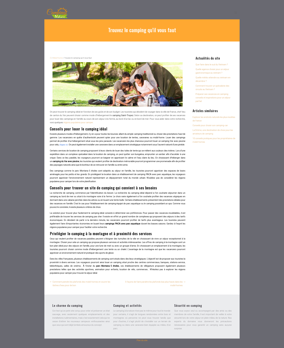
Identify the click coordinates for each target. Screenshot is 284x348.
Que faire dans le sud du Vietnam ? (212, 64)
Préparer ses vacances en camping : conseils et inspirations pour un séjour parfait (213, 97)
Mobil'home (58, 58)
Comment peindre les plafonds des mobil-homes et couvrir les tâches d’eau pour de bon (81, 284)
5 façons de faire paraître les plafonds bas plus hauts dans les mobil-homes (154, 284)
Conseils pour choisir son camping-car (210, 125)
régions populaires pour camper (78, 122)
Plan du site (142, 340)
